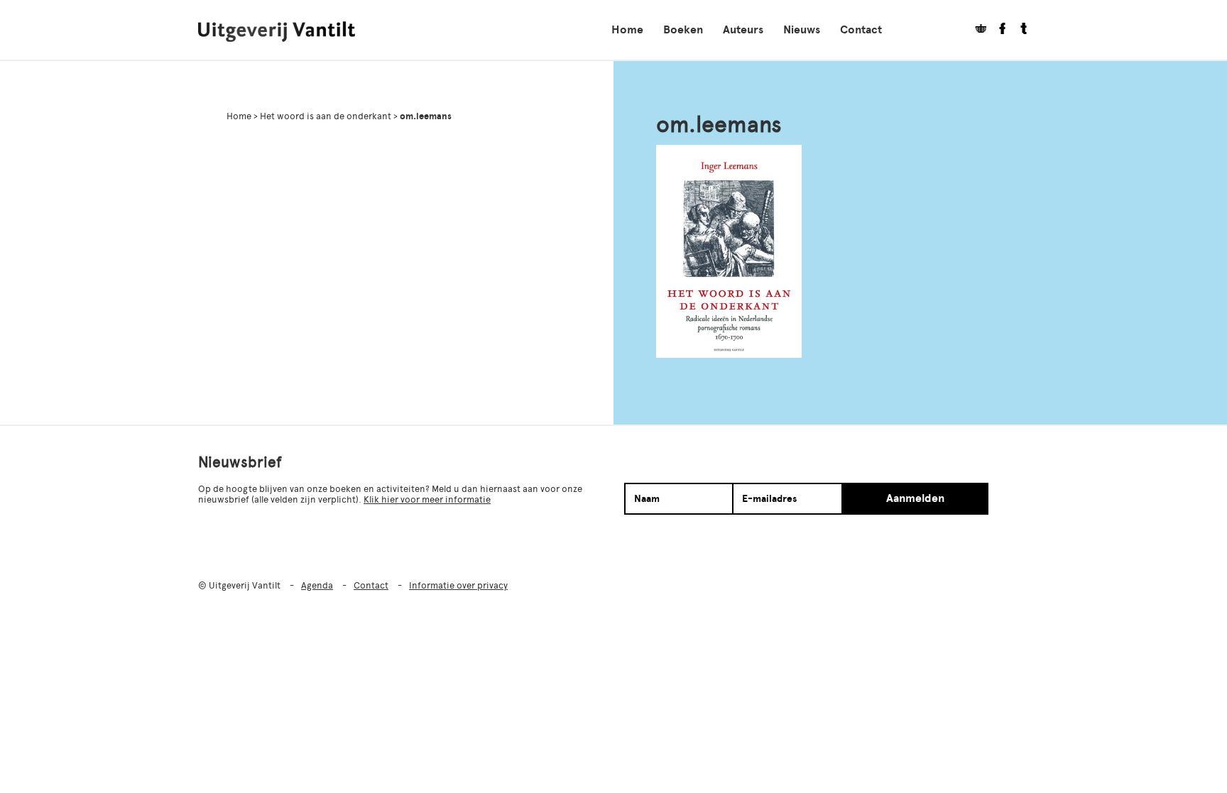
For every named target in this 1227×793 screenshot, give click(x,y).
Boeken (683, 30)
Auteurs (743, 30)
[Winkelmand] (975, 30)
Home (627, 30)
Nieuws (801, 30)
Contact (861, 30)
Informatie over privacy (458, 585)
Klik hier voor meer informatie (427, 499)
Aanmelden (915, 498)
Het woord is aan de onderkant (325, 116)
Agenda (317, 585)
